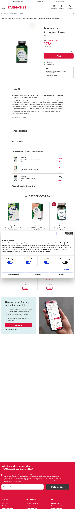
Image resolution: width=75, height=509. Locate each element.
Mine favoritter (6, 506)
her (54, 479)
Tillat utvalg (37, 274)
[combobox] (37, 13)
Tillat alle (61, 274)
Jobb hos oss (31, 506)
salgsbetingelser (8, 481)
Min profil (4, 503)
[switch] (28, 262)
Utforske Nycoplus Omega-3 (22, 186)
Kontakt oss (55, 503)
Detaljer (66, 269)
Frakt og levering (57, 506)
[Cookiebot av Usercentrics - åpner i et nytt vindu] (65, 233)
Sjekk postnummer (52, 75)
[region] (21, 52)
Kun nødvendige (13, 274)
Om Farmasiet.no (32, 503)
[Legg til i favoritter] (32, 25)
